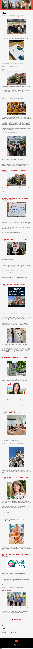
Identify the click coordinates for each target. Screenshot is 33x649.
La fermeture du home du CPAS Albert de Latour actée (15, 134)
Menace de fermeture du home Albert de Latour (13, 284)
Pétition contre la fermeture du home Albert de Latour (15, 170)
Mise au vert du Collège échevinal (10, 16)
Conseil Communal (19, 15)
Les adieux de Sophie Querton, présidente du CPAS (15, 477)
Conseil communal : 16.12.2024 (9, 445)
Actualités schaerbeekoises (10, 15)
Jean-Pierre (3, 15)
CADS (2, 648)
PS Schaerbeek (26, 356)
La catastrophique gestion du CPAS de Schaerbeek (14, 239)
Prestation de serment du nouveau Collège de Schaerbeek (16, 99)
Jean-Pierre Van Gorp (16, 644)
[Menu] (30, 4)
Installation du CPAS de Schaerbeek (11, 412)
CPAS (23, 15)
